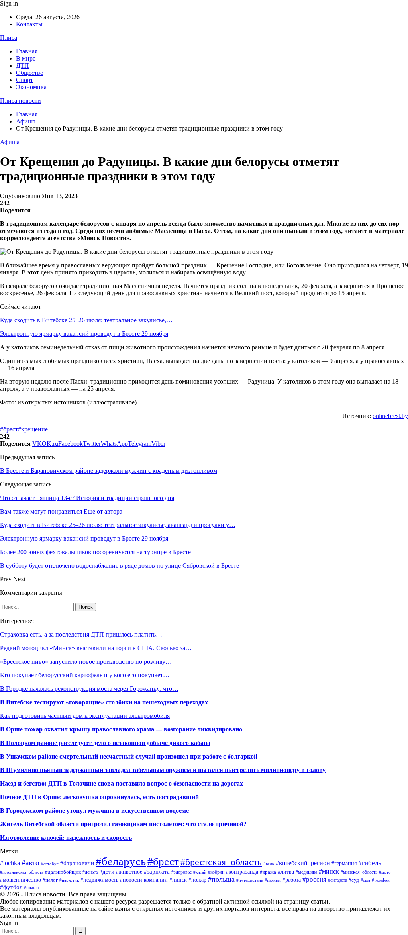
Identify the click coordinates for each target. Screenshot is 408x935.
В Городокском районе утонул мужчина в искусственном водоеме (94, 810)
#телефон (381, 880)
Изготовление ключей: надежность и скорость (66, 837)
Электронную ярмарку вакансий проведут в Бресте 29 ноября (84, 333)
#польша (221, 879)
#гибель (369, 863)
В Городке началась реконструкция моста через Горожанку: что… (89, 688)
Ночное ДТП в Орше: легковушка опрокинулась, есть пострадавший (99, 797)
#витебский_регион (303, 863)
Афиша (10, 142)
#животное (129, 871)
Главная (26, 51)
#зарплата (157, 871)
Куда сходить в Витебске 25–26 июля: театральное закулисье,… (86, 320)
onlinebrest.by (390, 415)
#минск (329, 871)
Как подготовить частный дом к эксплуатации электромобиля (85, 715)
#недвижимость (99, 880)
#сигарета (337, 880)
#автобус (50, 863)
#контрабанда (242, 871)
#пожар (197, 880)
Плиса (8, 37)
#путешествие (249, 880)
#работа (291, 880)
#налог (50, 880)
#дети (106, 871)
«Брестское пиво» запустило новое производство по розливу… (86, 661)
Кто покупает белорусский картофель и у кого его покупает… (84, 675)
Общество (29, 72)
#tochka (10, 863)
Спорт (24, 79)
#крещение (33, 429)
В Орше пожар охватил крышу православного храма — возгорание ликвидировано (121, 729)
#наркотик (69, 880)
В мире (25, 58)
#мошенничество (20, 879)
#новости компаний (144, 880)
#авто (30, 863)
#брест (9, 429)
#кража (268, 872)
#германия (344, 863)
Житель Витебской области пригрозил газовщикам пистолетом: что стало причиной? (123, 824)
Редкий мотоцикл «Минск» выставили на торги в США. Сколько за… (96, 648)
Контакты (29, 24)
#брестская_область (221, 862)
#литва (286, 871)
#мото (385, 872)
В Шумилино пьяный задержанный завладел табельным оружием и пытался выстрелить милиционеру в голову (163, 769)
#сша (365, 880)
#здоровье (181, 872)
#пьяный (273, 880)
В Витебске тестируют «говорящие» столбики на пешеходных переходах (104, 702)
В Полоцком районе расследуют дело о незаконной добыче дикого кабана (105, 742)
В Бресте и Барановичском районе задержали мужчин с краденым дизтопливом (108, 470)
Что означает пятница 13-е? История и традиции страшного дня (87, 497)
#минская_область (359, 872)
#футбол (11, 887)
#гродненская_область (21, 872)
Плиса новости (20, 100)
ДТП (22, 65)
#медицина (306, 872)
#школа (31, 887)
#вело (268, 863)
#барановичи (77, 863)
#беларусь (121, 861)
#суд (354, 880)
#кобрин (216, 872)
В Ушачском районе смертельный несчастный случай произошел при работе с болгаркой (128, 756)
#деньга (90, 872)
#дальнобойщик (63, 872)
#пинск (178, 880)
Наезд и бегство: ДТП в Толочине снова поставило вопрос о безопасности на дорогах (121, 783)
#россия (314, 879)
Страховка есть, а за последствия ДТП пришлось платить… (81, 634)
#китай (199, 872)
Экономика (31, 87)
